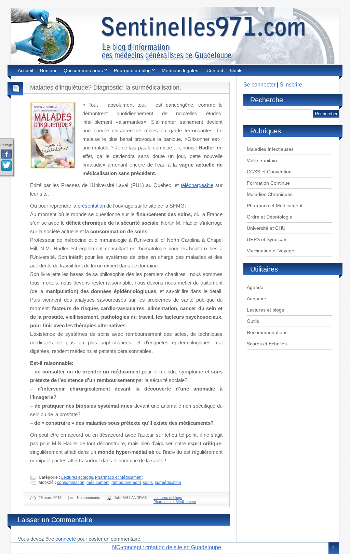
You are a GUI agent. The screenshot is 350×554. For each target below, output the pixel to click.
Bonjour (48, 70)
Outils (236, 70)
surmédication (168, 482)
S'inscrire (291, 85)
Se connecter (259, 85)
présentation (91, 206)
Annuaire (256, 298)
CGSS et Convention (269, 171)
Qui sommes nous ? (85, 70)
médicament (97, 482)
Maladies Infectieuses (270, 149)
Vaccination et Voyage (270, 250)
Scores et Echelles (267, 343)
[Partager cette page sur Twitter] (6, 166)
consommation (70, 482)
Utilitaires (264, 269)
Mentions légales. (181, 70)
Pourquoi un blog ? (134, 70)
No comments (88, 498)
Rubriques (265, 131)
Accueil (25, 70)
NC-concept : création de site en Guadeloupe (166, 547)
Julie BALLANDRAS (130, 498)
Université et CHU (266, 228)
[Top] (334, 548)
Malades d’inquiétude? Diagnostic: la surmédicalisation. (105, 87)
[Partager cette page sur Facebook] (6, 154)
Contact (214, 70)
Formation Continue (268, 183)
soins (148, 482)
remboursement (126, 482)
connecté (65, 539)
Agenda (255, 287)
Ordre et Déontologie (269, 217)
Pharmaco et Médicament (119, 477)
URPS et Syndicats (267, 239)
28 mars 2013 (50, 498)
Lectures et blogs (77, 477)
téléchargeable (197, 185)
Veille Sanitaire (263, 160)
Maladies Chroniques (270, 194)
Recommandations (267, 332)
